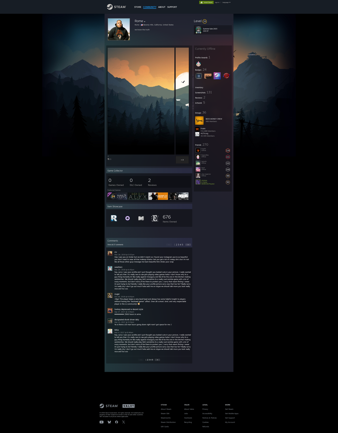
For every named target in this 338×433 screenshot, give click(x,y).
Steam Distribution (168, 422)
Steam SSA (165, 413)
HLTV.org (204, 133)
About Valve (189, 409)
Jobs (186, 413)
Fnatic (203, 128)
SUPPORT (172, 7)
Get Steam (229, 409)
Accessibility (207, 413)
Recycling (188, 422)
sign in (217, 2)
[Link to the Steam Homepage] (116, 9)
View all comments (115, 245)
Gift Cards (165, 426)
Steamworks (166, 418)
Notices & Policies (209, 418)
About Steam (166, 409)
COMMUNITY (149, 7)
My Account (230, 422)
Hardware (188, 418)
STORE (137, 7)
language (225, 2)
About (161, 7)
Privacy (205, 409)
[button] (213, 21)
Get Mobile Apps (231, 413)
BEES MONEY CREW (214, 119)
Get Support (230, 418)
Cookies (205, 422)
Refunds (205, 426)
